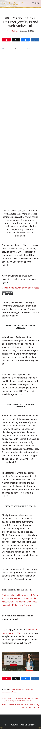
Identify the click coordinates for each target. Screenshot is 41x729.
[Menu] (20, 721)
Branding (12, 689)
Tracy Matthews (12, 31)
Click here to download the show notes (20, 287)
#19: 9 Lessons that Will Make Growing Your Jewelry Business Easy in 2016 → (20, 706)
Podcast (15, 692)
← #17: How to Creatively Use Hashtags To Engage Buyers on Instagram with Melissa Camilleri (20, 700)
